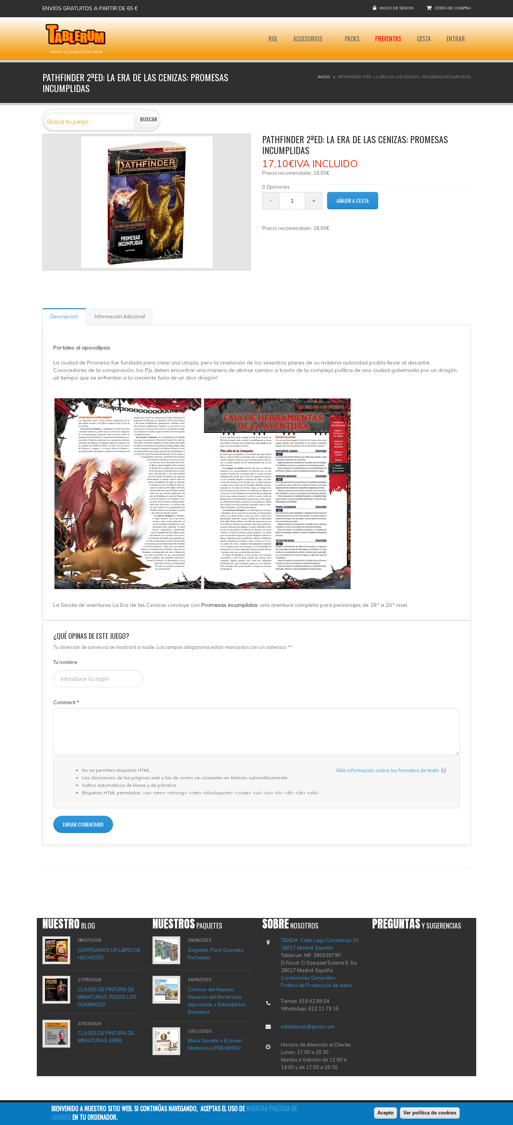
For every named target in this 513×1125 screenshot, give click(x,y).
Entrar (456, 38)
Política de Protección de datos (317, 985)
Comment (66, 702)
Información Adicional (120, 316)
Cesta (424, 38)
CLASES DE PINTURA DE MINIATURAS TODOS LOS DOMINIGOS (107, 996)
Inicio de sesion (396, 8)
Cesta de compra (453, 8)
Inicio (324, 76)
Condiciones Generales (308, 978)
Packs (352, 38)
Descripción (64, 316)
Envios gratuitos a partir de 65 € (90, 8)
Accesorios (308, 38)
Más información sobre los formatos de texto (387, 770)
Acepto (385, 1113)
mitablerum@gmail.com (308, 1027)
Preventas (388, 38)
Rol (273, 38)
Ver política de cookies (429, 1113)
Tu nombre (65, 662)
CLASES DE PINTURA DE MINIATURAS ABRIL (106, 1036)
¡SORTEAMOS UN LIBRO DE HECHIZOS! (109, 953)
